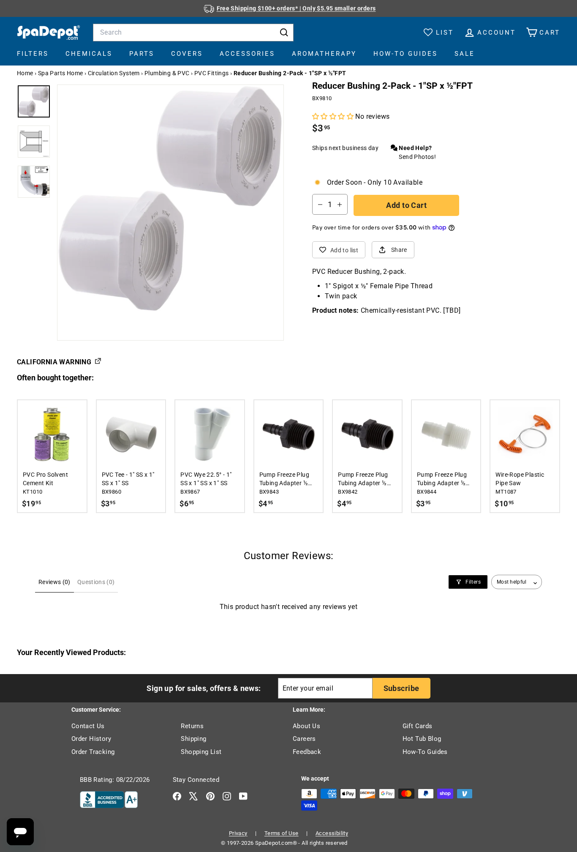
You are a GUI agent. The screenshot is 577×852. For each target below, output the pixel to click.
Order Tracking (93, 752)
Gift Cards (418, 726)
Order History (91, 739)
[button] (333, 116)
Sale (465, 53)
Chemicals (88, 53)
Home (25, 73)
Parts (141, 53)
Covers (187, 53)
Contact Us (88, 726)
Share (399, 249)
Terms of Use (281, 833)
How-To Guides (405, 53)
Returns (192, 726)
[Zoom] (170, 198)
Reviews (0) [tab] (54, 582)
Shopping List (201, 752)
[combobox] (193, 32)
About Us (306, 726)
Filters (33, 53)
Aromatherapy (324, 53)
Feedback (307, 752)
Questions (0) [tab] (96, 582)
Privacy (238, 833)
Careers (304, 739)
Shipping (193, 739)
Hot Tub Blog (422, 739)
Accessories (247, 53)
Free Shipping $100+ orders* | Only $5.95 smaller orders (296, 8)
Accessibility (332, 833)
